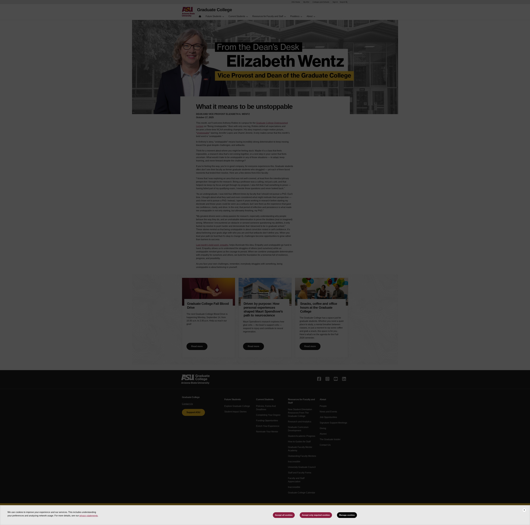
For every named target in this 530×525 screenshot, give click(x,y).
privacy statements (88, 515)
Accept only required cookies (316, 515)
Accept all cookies (284, 515)
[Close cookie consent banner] (524, 510)
